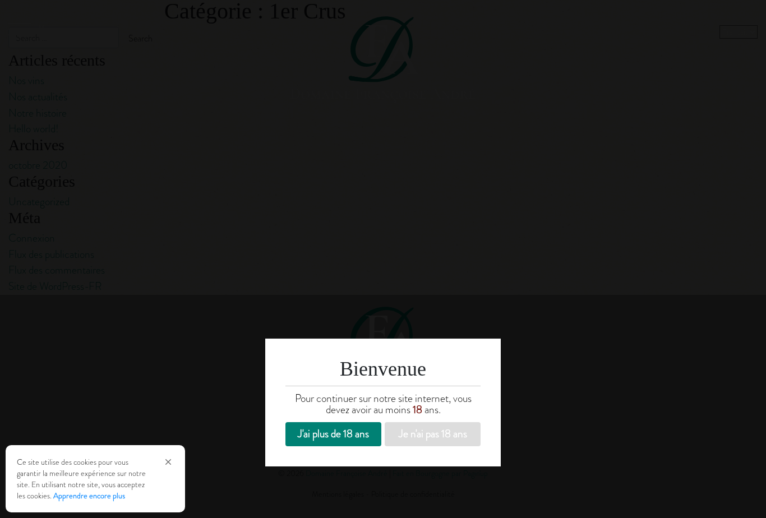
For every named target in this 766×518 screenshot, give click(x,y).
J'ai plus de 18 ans (333, 433)
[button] (168, 462)
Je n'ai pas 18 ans (433, 433)
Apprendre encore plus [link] (89, 495)
